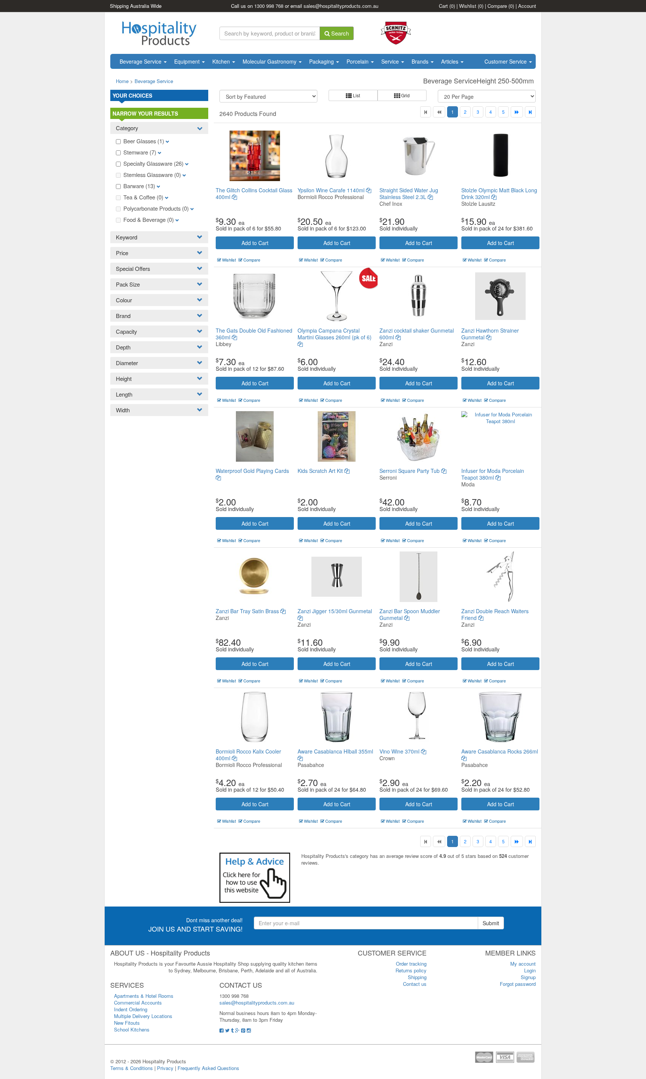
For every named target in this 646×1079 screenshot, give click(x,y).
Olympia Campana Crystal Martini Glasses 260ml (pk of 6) (335, 334)
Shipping (417, 977)
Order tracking (411, 963)
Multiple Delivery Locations (143, 1016)
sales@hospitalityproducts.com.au (341, 5)
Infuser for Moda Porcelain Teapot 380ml (492, 474)
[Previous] (439, 111)
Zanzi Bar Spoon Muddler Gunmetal (409, 614)
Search (339, 33)
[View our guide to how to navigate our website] (254, 877)
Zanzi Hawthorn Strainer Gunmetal (490, 334)
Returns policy (411, 970)
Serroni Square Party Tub (410, 470)
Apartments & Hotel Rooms (143, 995)
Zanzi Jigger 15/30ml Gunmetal (335, 611)
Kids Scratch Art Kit (321, 470)
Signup (528, 977)
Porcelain (358, 61)
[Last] (530, 111)
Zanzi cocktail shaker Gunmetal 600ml (416, 334)
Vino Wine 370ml (400, 751)
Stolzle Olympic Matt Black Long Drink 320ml (499, 193)
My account (523, 963)
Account (527, 5)
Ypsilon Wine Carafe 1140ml (332, 190)
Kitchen (221, 61)
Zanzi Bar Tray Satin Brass (248, 611)
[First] (425, 111)
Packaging (322, 61)
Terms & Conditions (131, 1068)
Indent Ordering (130, 1009)
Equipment (187, 61)
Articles (450, 61)
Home (122, 81)
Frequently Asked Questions (208, 1068)
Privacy (165, 1068)
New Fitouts (127, 1022)
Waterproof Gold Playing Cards (252, 470)
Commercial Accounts (138, 1002)
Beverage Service (141, 61)
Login (530, 970)
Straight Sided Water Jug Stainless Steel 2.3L (408, 193)
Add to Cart (255, 243)
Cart (447, 5)
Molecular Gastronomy (270, 61)
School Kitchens (132, 1029)
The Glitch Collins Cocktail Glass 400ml (254, 193)
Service (390, 61)
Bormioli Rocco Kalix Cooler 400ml (248, 755)
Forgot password (518, 983)
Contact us (415, 983)
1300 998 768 (268, 5)
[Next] (517, 111)
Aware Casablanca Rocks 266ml (499, 751)
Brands (421, 61)
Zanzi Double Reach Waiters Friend (495, 614)
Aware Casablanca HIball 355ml (335, 751)
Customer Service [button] (506, 61)
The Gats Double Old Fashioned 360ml (254, 334)
